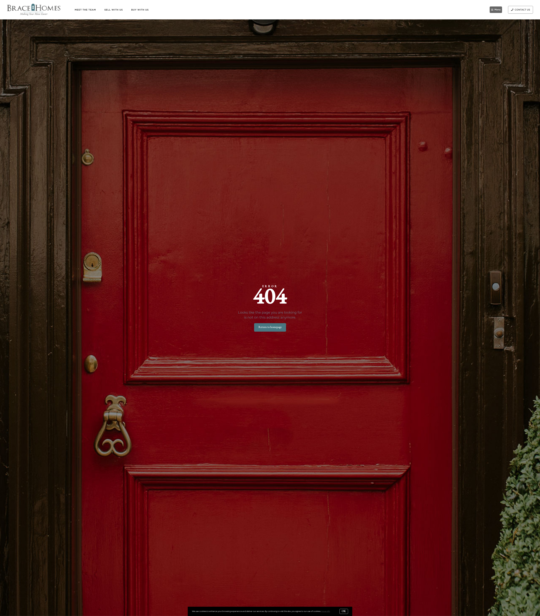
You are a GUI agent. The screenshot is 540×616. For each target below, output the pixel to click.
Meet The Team (85, 9)
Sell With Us (113, 9)
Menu (497, 10)
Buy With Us (140, 9)
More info (325, 611)
